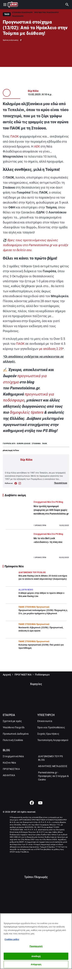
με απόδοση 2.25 (50, 349)
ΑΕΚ (37, 146)
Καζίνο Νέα (9, 762)
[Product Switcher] (5, 4)
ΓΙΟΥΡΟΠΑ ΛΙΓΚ (9, 443)
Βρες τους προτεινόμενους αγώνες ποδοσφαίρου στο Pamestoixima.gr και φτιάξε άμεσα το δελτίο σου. (35, 245)
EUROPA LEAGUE (23, 443)
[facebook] (16, 483)
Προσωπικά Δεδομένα (16, 733)
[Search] (67, 4)
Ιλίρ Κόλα (33, 90)
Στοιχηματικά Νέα (13, 756)
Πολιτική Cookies (13, 740)
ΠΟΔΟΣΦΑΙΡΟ (17, 16)
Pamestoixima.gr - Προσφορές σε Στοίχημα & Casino (53, 776)
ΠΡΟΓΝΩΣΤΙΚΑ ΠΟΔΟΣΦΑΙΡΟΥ (46, 12)
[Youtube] (40, 803)
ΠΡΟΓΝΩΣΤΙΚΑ (23, 674)
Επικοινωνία (44, 721)
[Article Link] (36, 514)
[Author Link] (6, 92)
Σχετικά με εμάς (12, 721)
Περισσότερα (60, 483)
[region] (36, 941)
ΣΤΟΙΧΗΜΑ (36, 443)
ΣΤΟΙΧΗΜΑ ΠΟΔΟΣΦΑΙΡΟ (22, 12)
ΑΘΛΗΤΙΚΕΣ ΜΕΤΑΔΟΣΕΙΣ (52, 766)
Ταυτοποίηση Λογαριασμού (52, 740)
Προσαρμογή (36, 946)
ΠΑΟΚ (14, 136)
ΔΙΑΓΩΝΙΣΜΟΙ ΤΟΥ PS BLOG (50, 758)
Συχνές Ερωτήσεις (48, 733)
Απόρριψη (36, 964)
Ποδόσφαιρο (42, 674)
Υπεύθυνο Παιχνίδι (14, 727)
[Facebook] (32, 803)
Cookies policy (12, 939)
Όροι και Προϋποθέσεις (51, 727)
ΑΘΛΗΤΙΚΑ (9, 775)
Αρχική (7, 674)
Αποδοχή (36, 956)
